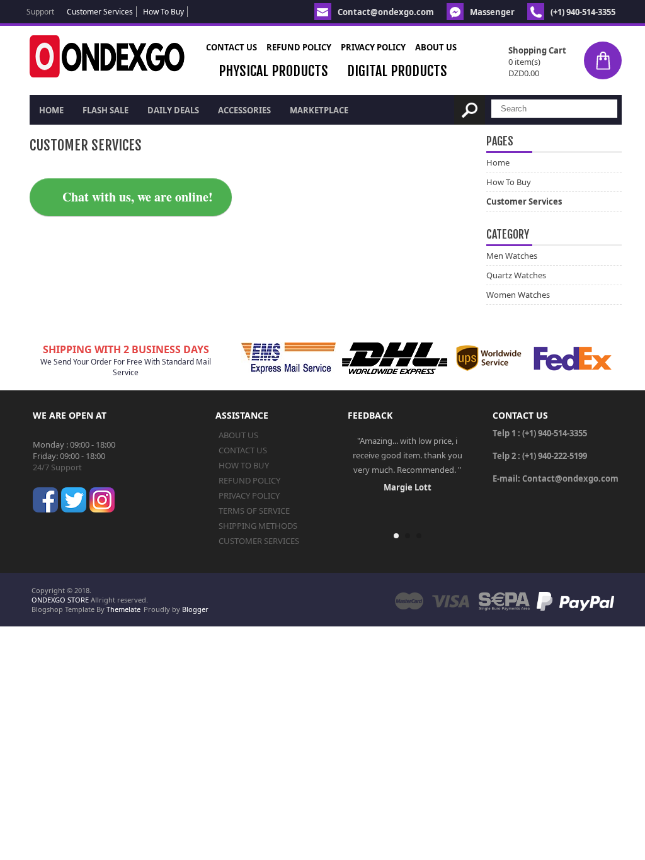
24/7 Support (57, 467)
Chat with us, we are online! (137, 197)
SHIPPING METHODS (258, 525)
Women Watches (518, 294)
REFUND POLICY (298, 47)
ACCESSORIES (244, 110)
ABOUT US (436, 47)
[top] (622, 840)
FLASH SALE (105, 110)
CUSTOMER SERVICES (259, 540)
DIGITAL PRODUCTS (397, 70)
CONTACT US (231, 47)
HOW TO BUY (244, 465)
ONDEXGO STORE (60, 599)
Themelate (123, 609)
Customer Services (100, 11)
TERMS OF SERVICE (254, 510)
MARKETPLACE (319, 110)
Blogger (195, 609)
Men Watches (511, 255)
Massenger (492, 12)
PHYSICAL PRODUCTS (273, 70)
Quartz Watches (516, 275)
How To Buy (163, 11)
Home (51, 110)
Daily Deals (173, 110)
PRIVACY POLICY (373, 47)
